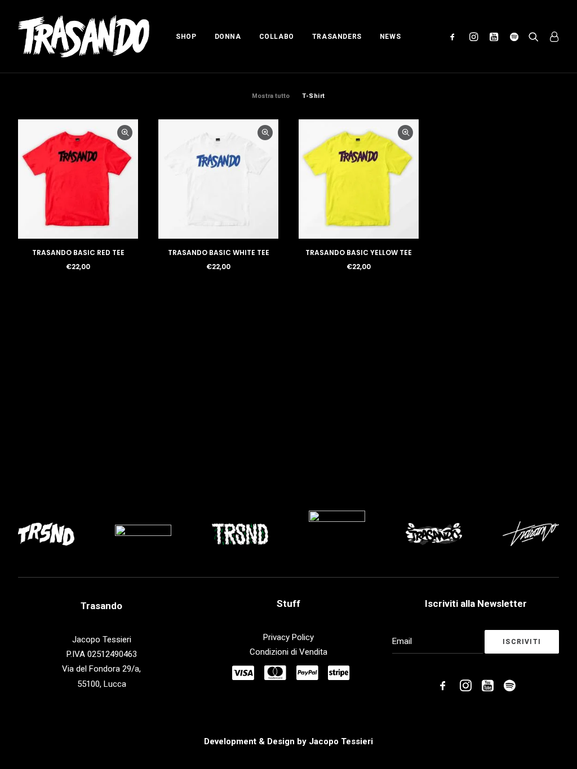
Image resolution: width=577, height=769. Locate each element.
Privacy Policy (288, 637)
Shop (186, 37)
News (390, 37)
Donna (228, 37)
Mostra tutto (271, 96)
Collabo (276, 37)
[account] (551, 36)
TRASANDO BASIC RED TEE (78, 252)
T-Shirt (313, 96)
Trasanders (337, 37)
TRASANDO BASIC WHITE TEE (218, 252)
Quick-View (124, 132)
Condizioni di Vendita (288, 652)
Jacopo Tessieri (341, 741)
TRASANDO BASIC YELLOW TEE (358, 252)
